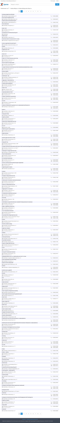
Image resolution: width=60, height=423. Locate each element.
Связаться (24, 419)
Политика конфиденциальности (32, 419)
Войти (57, 0)
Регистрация (53, 0)
